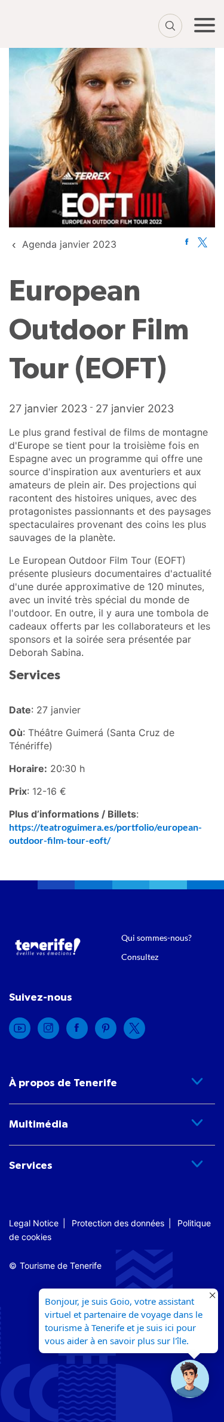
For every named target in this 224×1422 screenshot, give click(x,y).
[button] (190, 1379)
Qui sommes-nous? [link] (156, 937)
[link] (69, 244)
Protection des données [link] (118, 1223)
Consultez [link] (139, 957)
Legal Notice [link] (34, 1223)
